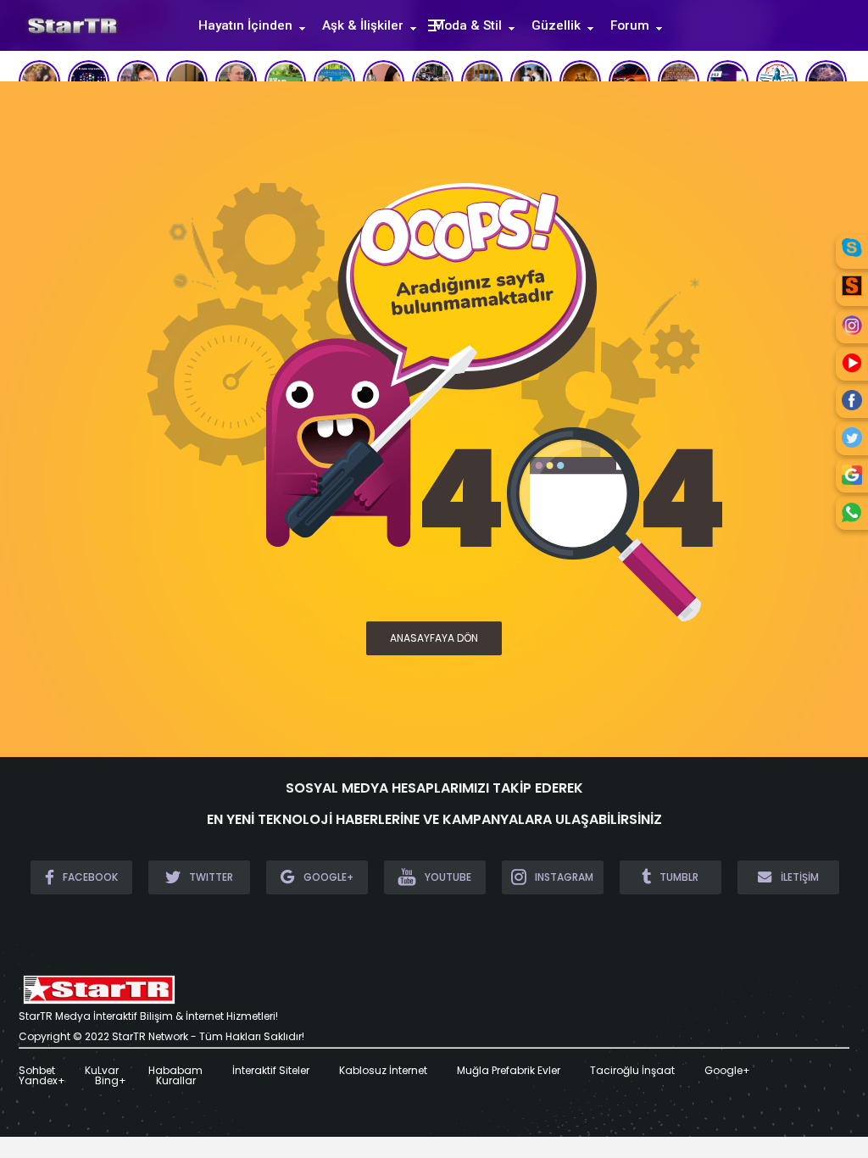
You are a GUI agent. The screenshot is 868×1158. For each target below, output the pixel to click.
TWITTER (211, 877)
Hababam (175, 1071)
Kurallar (176, 1081)
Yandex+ (42, 1081)
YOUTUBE (448, 877)
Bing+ (110, 1081)
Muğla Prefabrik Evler (508, 1071)
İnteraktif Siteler (270, 1071)
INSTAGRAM (564, 877)
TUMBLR (678, 877)
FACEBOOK (90, 877)
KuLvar (102, 1071)
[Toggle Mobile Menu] (434, 24)
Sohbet (37, 1071)
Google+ (727, 1071)
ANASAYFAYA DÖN (434, 638)
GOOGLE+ (328, 877)
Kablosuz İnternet (383, 1071)
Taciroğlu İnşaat (632, 1071)
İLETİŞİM (800, 877)
